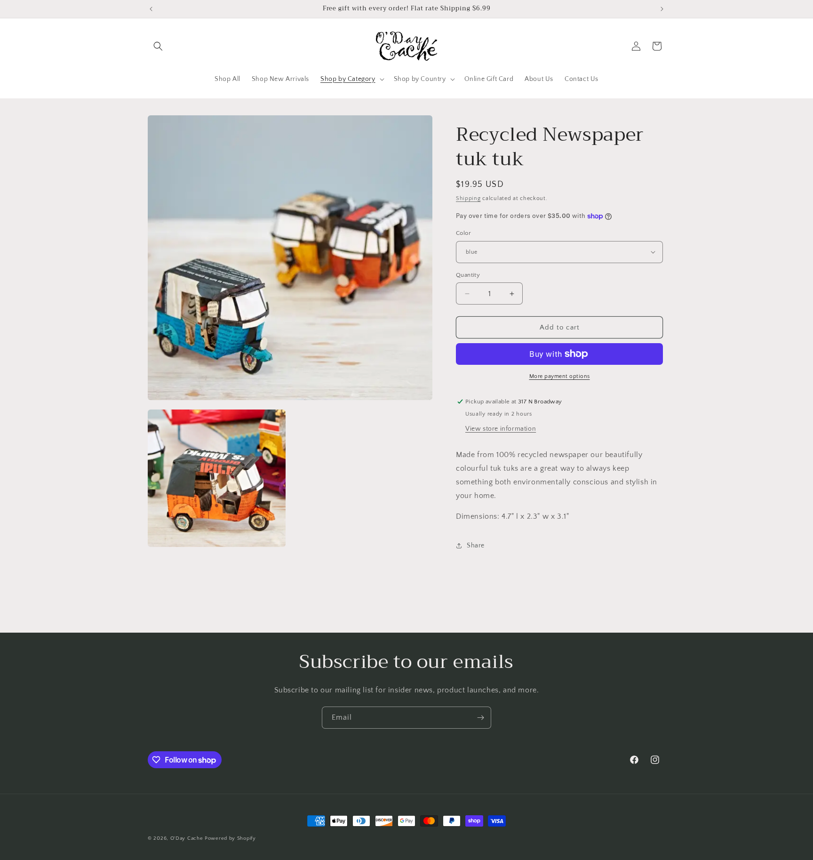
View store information (500, 429)
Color (463, 233)
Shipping (468, 198)
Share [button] (476, 545)
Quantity (468, 275)
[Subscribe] (480, 718)
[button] (158, 46)
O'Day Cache (186, 838)
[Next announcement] (662, 9)
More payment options (559, 376)
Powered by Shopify (230, 838)
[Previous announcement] (151, 9)
